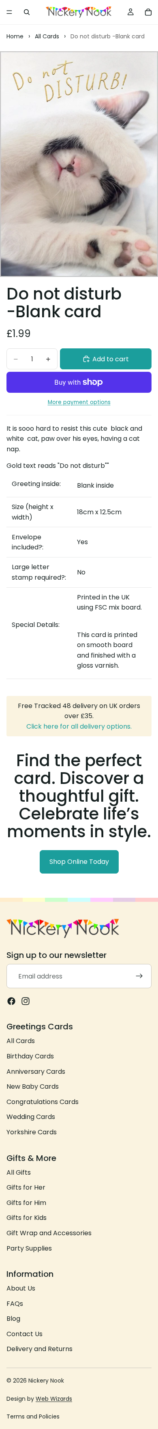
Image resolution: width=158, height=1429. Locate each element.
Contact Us (24, 1334)
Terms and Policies (33, 1416)
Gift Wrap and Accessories (49, 1233)
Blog (13, 1318)
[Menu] (9, 12)
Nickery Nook (46, 1381)
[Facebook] (11, 1001)
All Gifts (18, 1172)
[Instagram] (25, 1001)
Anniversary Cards (35, 1071)
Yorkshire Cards (31, 1132)
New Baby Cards (32, 1086)
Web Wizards (54, 1399)
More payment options (79, 402)
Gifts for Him (26, 1202)
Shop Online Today (79, 861)
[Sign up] (139, 976)
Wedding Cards (30, 1116)
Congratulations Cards (42, 1101)
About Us (20, 1288)
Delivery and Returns (39, 1349)
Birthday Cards (30, 1056)
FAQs (14, 1303)
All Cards (20, 1041)
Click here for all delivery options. (79, 726)
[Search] (27, 12)
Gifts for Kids (26, 1217)
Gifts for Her (25, 1187)
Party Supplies (29, 1248)
